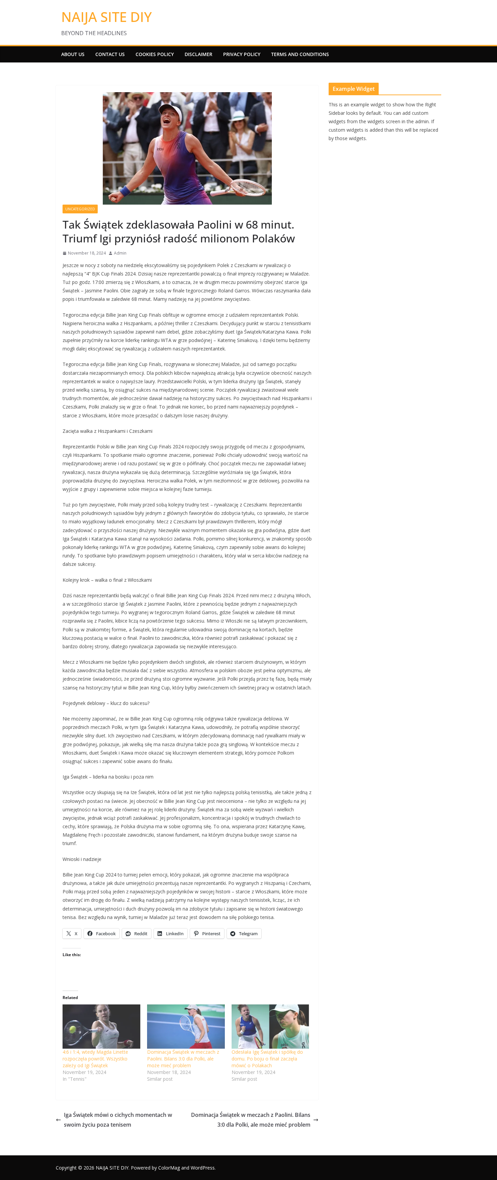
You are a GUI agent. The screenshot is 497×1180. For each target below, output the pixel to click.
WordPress (203, 1167)
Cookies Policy (155, 54)
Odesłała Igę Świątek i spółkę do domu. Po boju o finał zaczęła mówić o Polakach (267, 1059)
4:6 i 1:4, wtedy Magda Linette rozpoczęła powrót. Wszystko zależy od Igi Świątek (95, 1059)
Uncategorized (80, 209)
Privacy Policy (241, 54)
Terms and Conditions (300, 54)
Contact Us (110, 54)
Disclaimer (198, 54)
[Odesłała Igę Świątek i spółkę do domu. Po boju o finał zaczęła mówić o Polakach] (270, 1026)
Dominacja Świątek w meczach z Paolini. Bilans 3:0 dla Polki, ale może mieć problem (183, 1059)
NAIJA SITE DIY (106, 16)
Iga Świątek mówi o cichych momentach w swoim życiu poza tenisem (118, 1119)
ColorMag (169, 1167)
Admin (120, 253)
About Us (73, 54)
